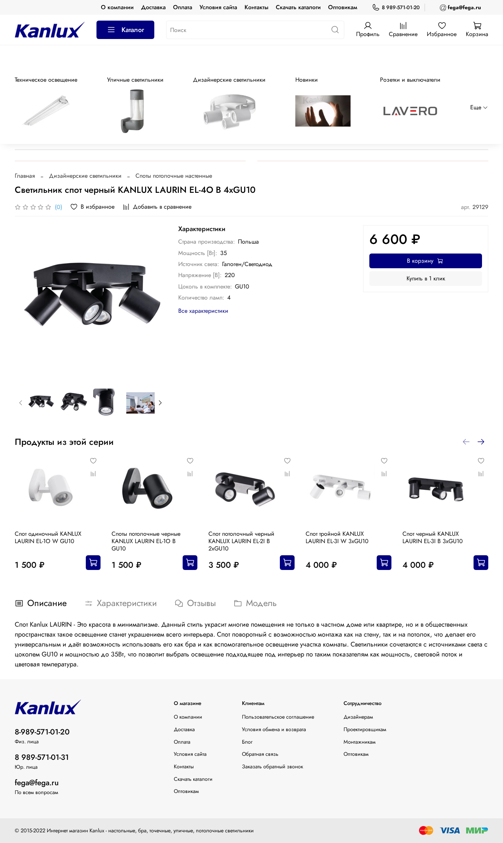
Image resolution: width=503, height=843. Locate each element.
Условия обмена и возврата (274, 729)
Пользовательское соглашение (278, 716)
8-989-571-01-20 (42, 731)
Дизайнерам (358, 716)
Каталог (133, 30)
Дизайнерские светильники (85, 175)
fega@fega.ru (37, 782)
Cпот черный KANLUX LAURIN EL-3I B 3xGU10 (432, 537)
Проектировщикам (365, 729)
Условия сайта (218, 7)
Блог (247, 741)
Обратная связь (260, 754)
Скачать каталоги (298, 7)
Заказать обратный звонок (272, 766)
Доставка (153, 7)
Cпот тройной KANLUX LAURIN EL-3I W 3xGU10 (337, 537)
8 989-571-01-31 (42, 757)
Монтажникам (360, 741)
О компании (117, 7)
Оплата (182, 7)
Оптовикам (342, 7)
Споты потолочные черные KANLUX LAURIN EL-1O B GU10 (146, 541)
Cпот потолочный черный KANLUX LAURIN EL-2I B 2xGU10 (241, 541)
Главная (25, 175)
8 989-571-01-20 (401, 7)
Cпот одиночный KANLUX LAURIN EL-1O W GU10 (48, 537)
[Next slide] (154, 301)
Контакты (256, 7)
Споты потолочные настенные (174, 175)
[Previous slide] (26, 301)
